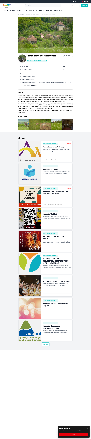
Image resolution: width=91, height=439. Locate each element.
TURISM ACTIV (58, 10)
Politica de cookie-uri (83, 431)
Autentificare (75, 5)
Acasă (21, 14)
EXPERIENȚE (29, 10)
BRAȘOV (19, 10)
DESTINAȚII (39, 10)
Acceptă (74, 434)
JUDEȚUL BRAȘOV (9, 10)
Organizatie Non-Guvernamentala (32, 14)
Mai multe (45, 344)
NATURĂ (48, 10)
